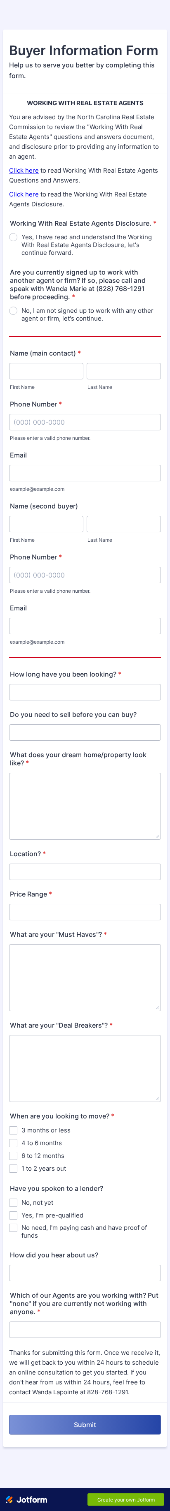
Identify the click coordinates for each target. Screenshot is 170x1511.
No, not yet (37, 1202)
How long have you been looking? (65, 674)
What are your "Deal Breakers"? (61, 1025)
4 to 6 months (41, 1143)
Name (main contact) (45, 353)
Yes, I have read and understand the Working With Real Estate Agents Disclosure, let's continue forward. (86, 244)
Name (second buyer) (44, 506)
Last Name (99, 387)
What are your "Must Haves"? (58, 934)
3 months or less (46, 1130)
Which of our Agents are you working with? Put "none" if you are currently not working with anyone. (84, 1303)
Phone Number (36, 404)
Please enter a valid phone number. (50, 438)
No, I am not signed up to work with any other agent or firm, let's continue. (87, 314)
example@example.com (37, 489)
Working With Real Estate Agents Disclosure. (83, 223)
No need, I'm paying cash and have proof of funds (84, 1231)
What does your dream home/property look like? (78, 759)
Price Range (31, 894)
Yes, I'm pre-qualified (52, 1215)
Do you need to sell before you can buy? (73, 714)
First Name (22, 387)
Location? (28, 854)
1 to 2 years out (43, 1168)
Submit (85, 1425)
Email (18, 455)
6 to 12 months (42, 1156)
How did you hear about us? (54, 1255)
